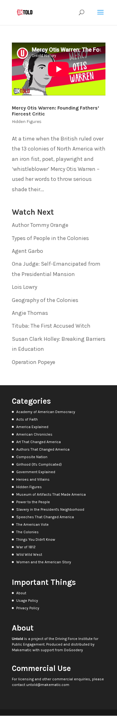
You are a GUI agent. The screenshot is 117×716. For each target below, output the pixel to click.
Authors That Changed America (43, 449)
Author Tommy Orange (40, 225)
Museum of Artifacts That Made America (51, 494)
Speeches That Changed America (45, 517)
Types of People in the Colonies (50, 238)
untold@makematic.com (47, 685)
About (21, 593)
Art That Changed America (38, 442)
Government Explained (35, 472)
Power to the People (33, 502)
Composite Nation (31, 457)
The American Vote (32, 524)
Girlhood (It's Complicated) (39, 464)
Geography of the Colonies (45, 300)
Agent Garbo (27, 251)
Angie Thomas (30, 312)
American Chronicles (34, 434)
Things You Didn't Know (35, 539)
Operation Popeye (33, 362)
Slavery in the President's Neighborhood (50, 509)
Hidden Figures (26, 121)
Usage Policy (27, 600)
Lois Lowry (24, 287)
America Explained (32, 427)
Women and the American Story (43, 562)
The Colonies (27, 532)
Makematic (22, 650)
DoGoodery (73, 650)
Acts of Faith (27, 419)
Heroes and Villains (33, 479)
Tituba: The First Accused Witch (51, 325)
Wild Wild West (29, 554)
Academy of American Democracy (45, 412)
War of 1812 (26, 547)
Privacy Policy (27, 608)
